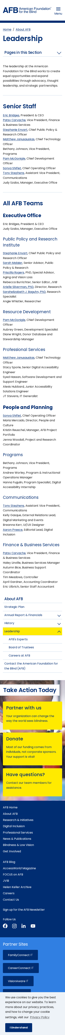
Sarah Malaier (12, 263)
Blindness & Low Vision (18, 845)
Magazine (19, 868)
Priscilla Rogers (13, 272)
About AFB (23, 29)
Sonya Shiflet (12, 168)
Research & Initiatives (18, 820)
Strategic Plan (14, 607)
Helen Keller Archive (17, 887)
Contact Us (11, 900)
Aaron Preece (13, 530)
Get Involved (12, 851)
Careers (8, 893)
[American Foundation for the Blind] (27, 11)
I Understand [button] (19, 1027)
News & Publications (17, 839)
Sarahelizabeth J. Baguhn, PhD (24, 292)
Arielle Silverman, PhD (18, 287)
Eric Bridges (11, 115)
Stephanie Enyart (15, 130)
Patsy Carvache (14, 120)
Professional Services (18, 832)
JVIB (6, 881)
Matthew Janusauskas (18, 139)
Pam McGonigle (14, 158)
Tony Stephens (13, 173)
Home (7, 29)
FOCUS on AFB (13, 874)
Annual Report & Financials (23, 615)
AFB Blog (9, 862)
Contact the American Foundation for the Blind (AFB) (31, 665)
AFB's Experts (18, 639)
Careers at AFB (19, 655)
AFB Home (10, 807)
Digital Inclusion (14, 826)
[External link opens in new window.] (5, 926)
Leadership (12, 631)
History (9, 623)
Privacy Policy (39, 1017)
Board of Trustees (21, 647)
